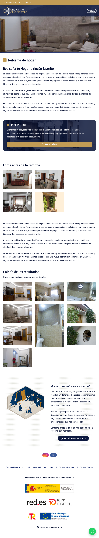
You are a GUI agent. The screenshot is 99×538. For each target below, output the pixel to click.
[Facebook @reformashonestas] (53, 455)
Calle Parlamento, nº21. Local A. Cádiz (19, 2)
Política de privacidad (65, 467)
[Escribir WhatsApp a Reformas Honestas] (92, 531)
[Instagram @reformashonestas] (45, 455)
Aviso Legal (48, 467)
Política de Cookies (85, 467)
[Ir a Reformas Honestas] (15, 11)
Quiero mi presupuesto (72, 438)
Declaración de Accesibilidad (18, 467)
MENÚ (92, 11)
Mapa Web (37, 467)
